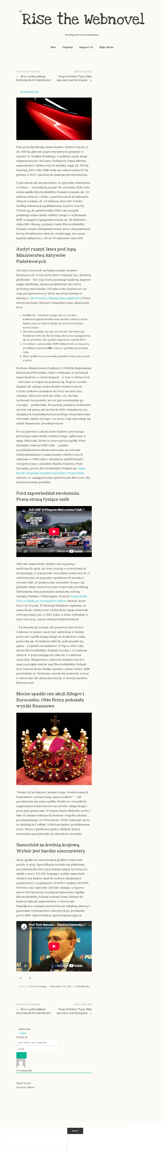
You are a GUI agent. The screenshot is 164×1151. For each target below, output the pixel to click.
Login (22, 1033)
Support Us (86, 47)
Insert (75, 1130)
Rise (53, 47)
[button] (27, 91)
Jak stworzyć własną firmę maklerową (56, 298)
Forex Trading (38, 986)
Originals (67, 47)
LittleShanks (82, 986)
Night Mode (106, 47)
